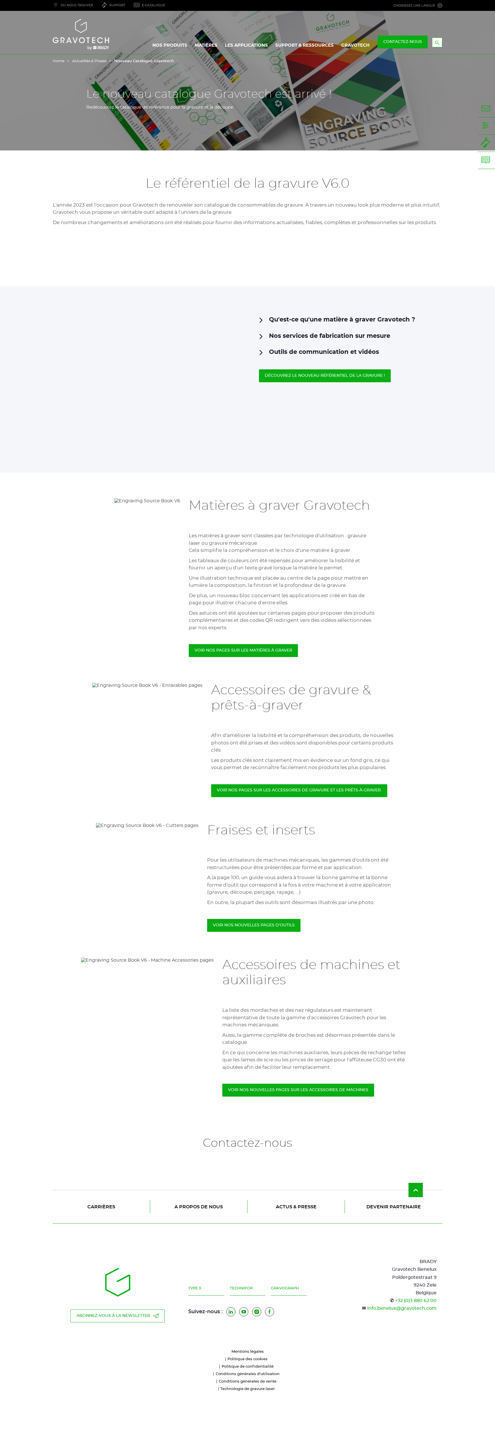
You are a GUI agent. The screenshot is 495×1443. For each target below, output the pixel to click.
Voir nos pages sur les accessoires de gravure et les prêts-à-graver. (299, 790)
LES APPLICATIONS (246, 45)
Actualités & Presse (89, 61)
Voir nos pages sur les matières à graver (243, 650)
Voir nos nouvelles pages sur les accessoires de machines (298, 1090)
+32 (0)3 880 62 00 (416, 1300)
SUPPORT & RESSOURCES (304, 45)
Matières (206, 45)
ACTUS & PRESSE (296, 1207)
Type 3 (194, 1288)
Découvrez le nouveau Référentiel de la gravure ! (325, 376)
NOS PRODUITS (169, 45)
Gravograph (285, 1288)
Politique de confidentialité (248, 1367)
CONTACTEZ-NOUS (402, 42)
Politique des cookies (247, 1359)
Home (58, 61)
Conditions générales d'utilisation (248, 1374)
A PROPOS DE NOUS (198, 1207)
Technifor (241, 1288)
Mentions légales (247, 1352)
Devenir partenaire (393, 1207)
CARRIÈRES (101, 1207)
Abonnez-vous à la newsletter (113, 1316)
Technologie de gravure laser (247, 1389)
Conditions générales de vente (247, 1381)
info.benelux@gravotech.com (402, 1308)
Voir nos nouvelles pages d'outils (254, 925)
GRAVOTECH (355, 45)
